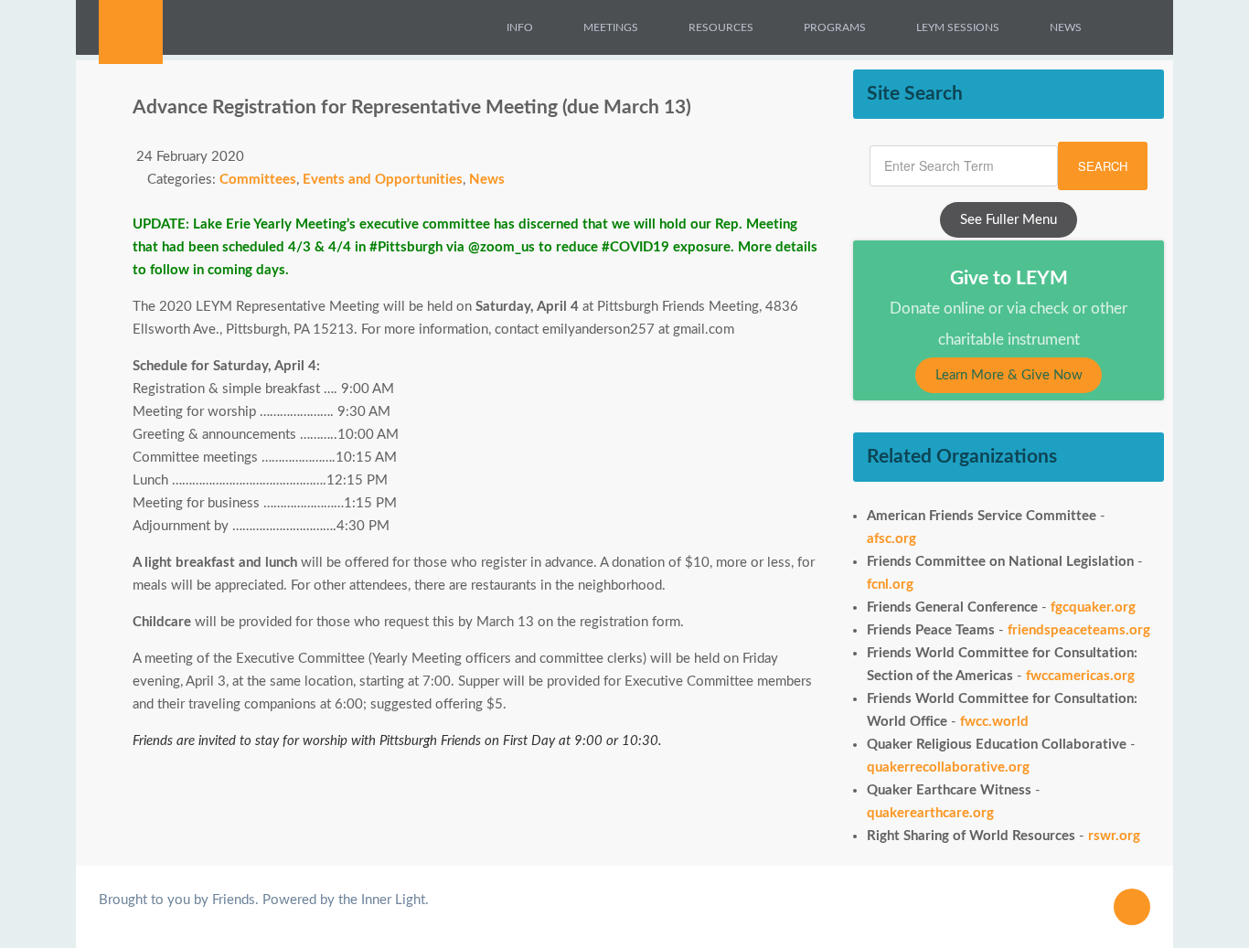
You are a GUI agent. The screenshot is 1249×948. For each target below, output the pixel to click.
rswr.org (1114, 836)
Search (1102, 166)
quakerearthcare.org (930, 813)
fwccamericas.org (1080, 676)
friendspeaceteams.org (1079, 630)
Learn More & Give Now (1009, 375)
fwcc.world (994, 722)
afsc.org (891, 539)
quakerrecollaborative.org (948, 767)
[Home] (468, 27)
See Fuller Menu (1008, 220)
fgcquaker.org (1093, 607)
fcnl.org (890, 584)
